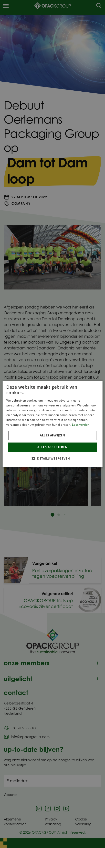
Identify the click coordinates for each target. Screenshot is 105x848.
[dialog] (53, 424)
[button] (52, 458)
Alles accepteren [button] (52, 447)
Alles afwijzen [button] (52, 435)
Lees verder (80, 425)
